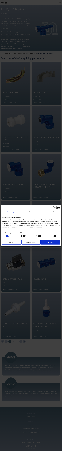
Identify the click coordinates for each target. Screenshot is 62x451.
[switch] (23, 236)
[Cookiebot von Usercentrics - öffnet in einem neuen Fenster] (53, 207)
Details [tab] (31, 212)
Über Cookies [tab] (51, 212)
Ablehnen (11, 242)
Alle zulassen (50, 242)
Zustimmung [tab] (10, 212)
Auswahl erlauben (31, 242)
